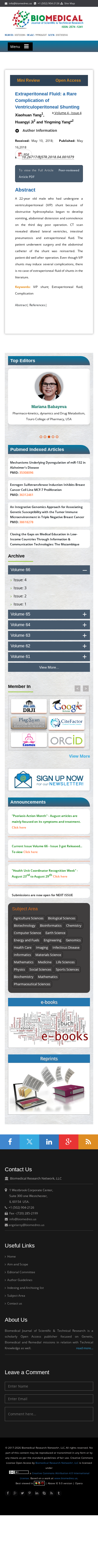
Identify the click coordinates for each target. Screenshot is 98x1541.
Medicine (45, 962)
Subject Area (16, 1295)
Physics (19, 969)
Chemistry (73, 925)
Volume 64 (20, 624)
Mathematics (23, 962)
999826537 (41, 35)
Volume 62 (20, 646)
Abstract (21, 305)
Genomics (73, 940)
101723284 (20, 35)
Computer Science (27, 933)
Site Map (69, 3)
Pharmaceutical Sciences (32, 984)
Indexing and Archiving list (25, 1288)
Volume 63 (20, 635)
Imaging (42, 947)
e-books (49, 1002)
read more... (84, 1348)
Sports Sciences (67, 969)
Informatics (22, 954)
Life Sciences (65, 962)
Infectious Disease (66, 947)
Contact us (14, 1303)
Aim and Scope (17, 1264)
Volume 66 (20, 569)
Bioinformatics (51, 925)
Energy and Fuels (26, 940)
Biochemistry (23, 976)
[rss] (51, 1493)
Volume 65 (20, 614)
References (37, 305)
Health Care (22, 947)
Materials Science (48, 954)
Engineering (52, 940)
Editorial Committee (21, 1272)
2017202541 (62, 35)
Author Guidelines (19, 1280)
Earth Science (55, 933)
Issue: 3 (20, 587)
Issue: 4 (20, 579)
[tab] (49, 569)
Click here (19, 827)
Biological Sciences (61, 918)
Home (11, 1256)
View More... (49, 667)
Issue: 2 (20, 595)
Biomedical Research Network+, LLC (57, 1463)
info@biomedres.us (20, 3)
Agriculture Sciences (28, 918)
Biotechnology (24, 925)
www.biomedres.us (65, 1478)
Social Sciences (40, 969)
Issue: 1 (20, 603)
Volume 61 (20, 656)
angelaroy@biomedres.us (26, 1225)
